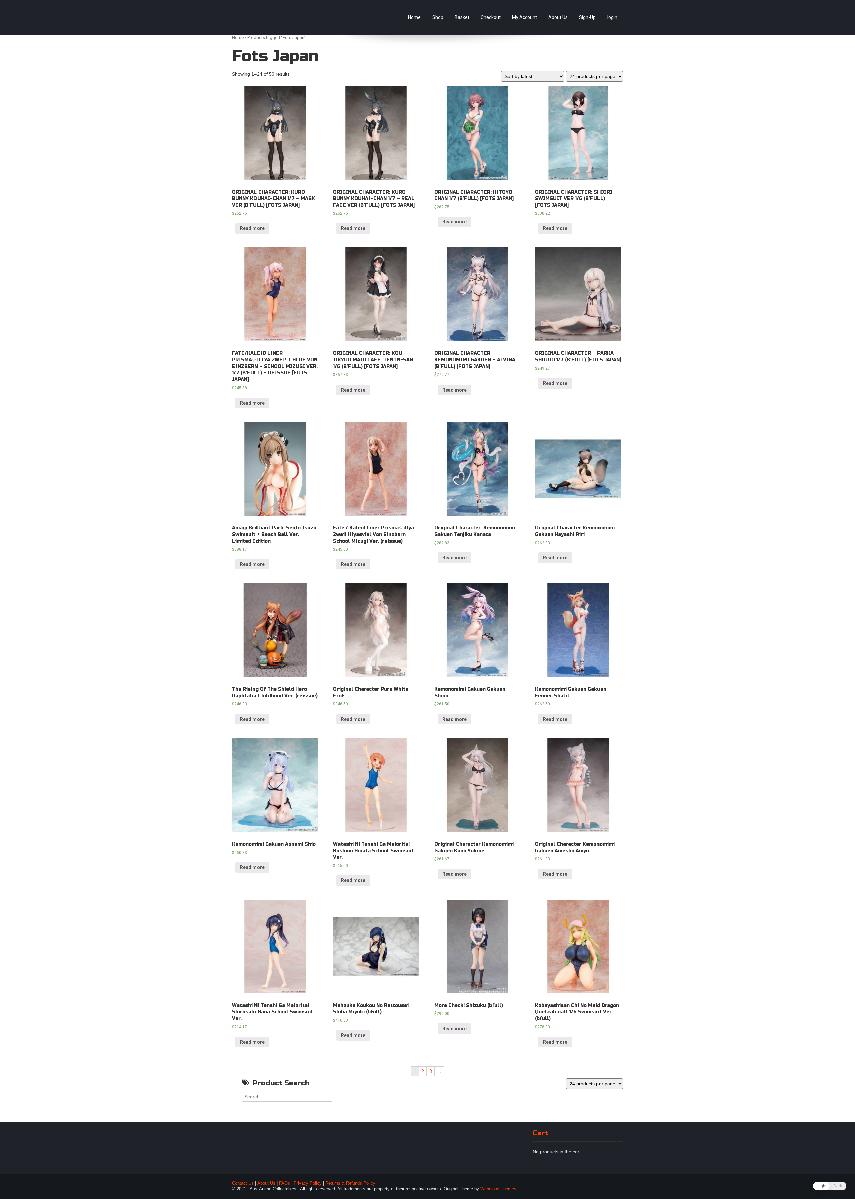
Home (414, 17)
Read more (252, 228)
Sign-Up (587, 17)
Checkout (491, 17)
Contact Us (243, 1183)
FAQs (284, 1183)
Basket (462, 17)
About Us (558, 17)
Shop (437, 17)
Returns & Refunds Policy (350, 1183)
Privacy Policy (308, 1183)
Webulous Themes (498, 1189)
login (612, 17)
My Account (524, 17)
